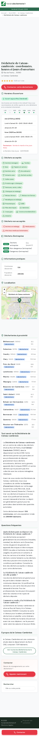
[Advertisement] (19, 38)
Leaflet (23, 318)
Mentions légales (7, 725)
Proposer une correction (27, 722)
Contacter (21, 732)
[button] (19, 300)
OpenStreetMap (32, 318)
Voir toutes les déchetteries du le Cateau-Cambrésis (19, 651)
